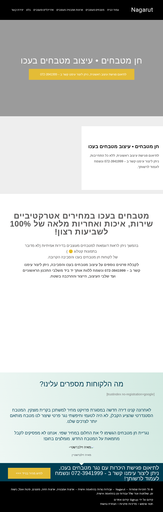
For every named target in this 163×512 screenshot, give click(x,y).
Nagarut (142, 10)
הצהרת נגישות (108, 503)
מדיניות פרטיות (128, 503)
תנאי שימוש (146, 503)
